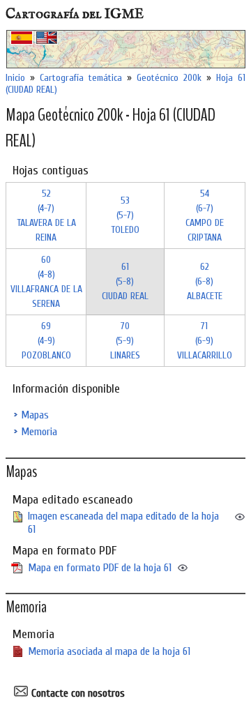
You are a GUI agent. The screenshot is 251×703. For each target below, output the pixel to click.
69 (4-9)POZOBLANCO (46, 340)
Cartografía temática (81, 78)
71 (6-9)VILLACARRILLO (204, 340)
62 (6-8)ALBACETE (204, 281)
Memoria (39, 431)
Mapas (35, 415)
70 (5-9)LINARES (125, 340)
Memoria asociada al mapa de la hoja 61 (109, 651)
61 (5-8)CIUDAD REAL (125, 281)
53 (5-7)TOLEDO (125, 215)
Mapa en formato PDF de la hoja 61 (100, 567)
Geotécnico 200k (169, 78)
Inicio (15, 78)
